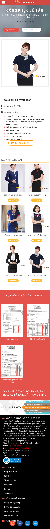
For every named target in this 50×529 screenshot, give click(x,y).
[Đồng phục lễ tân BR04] (37, 219)
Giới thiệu (7, 476)
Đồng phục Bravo (10, 471)
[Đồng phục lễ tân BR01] (13, 178)
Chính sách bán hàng (11, 511)
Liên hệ (7, 489)
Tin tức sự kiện (10, 480)
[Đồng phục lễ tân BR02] (37, 178)
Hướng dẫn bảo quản (12, 507)
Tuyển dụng (8, 493)
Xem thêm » (13, 200)
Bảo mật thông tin (11, 516)
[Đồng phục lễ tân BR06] (37, 259)
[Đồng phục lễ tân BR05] (13, 259)
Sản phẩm (8, 485)
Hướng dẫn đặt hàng (12, 503)
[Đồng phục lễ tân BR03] (13, 219)
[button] (35, 523)
